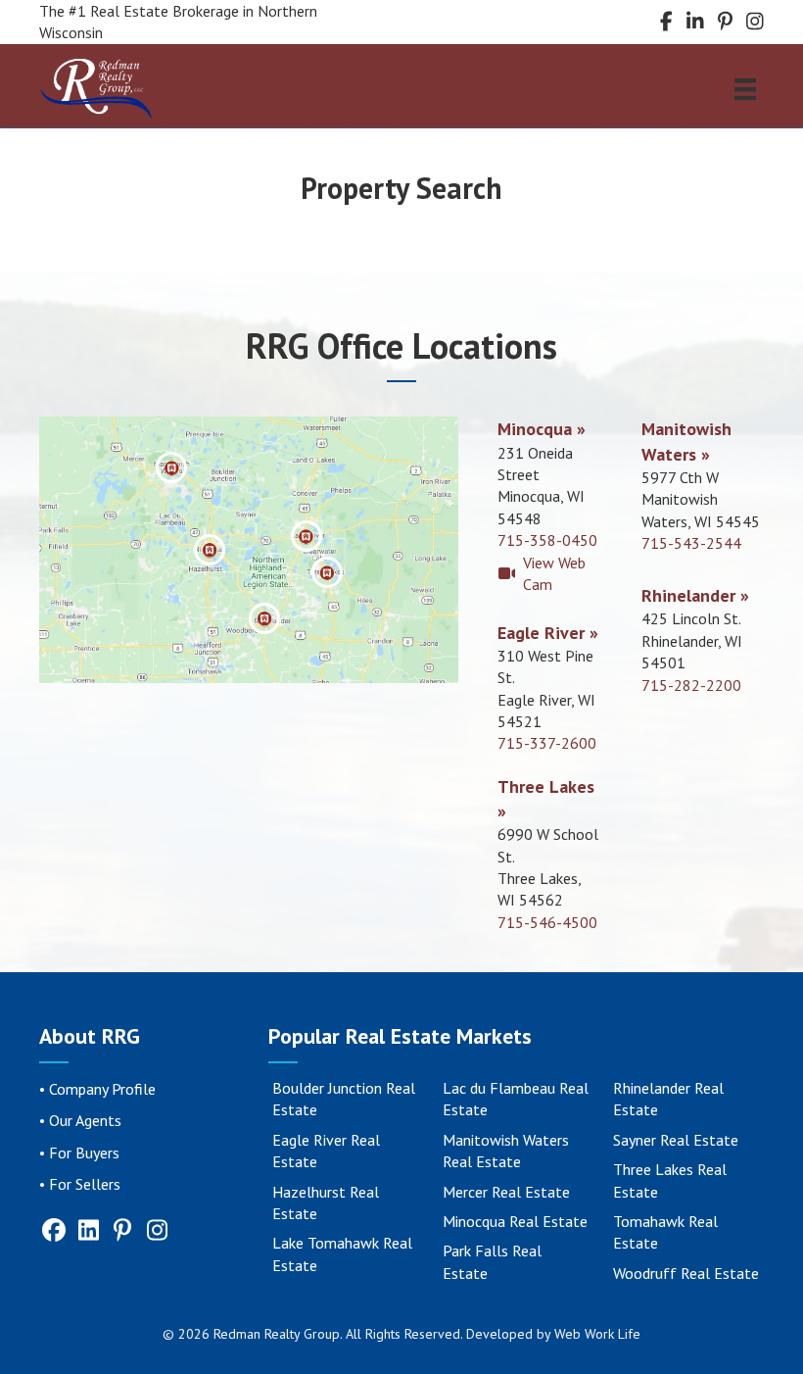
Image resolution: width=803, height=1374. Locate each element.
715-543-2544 (691, 543)
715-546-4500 (547, 922)
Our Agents (85, 1120)
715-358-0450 (547, 540)
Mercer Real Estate (506, 1192)
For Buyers (84, 1152)
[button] (171, 467)
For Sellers (84, 1184)
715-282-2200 (691, 685)
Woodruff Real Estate (686, 1273)
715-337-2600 (546, 743)
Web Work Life (597, 1334)
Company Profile (102, 1089)
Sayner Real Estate (675, 1140)
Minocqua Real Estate (515, 1221)
